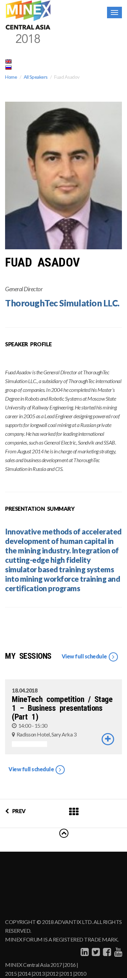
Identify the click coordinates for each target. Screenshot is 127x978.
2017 (56, 964)
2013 (38, 973)
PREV (19, 811)
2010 (80, 973)
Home (11, 77)
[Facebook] (106, 951)
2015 (11, 973)
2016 (70, 964)
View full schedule (85, 656)
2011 (66, 973)
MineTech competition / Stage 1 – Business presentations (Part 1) (62, 708)
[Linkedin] (84, 951)
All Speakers (36, 77)
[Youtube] (117, 951)
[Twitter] (95, 951)
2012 (52, 973)
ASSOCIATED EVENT (29, 744)
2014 (24, 973)
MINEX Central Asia (27, 964)
